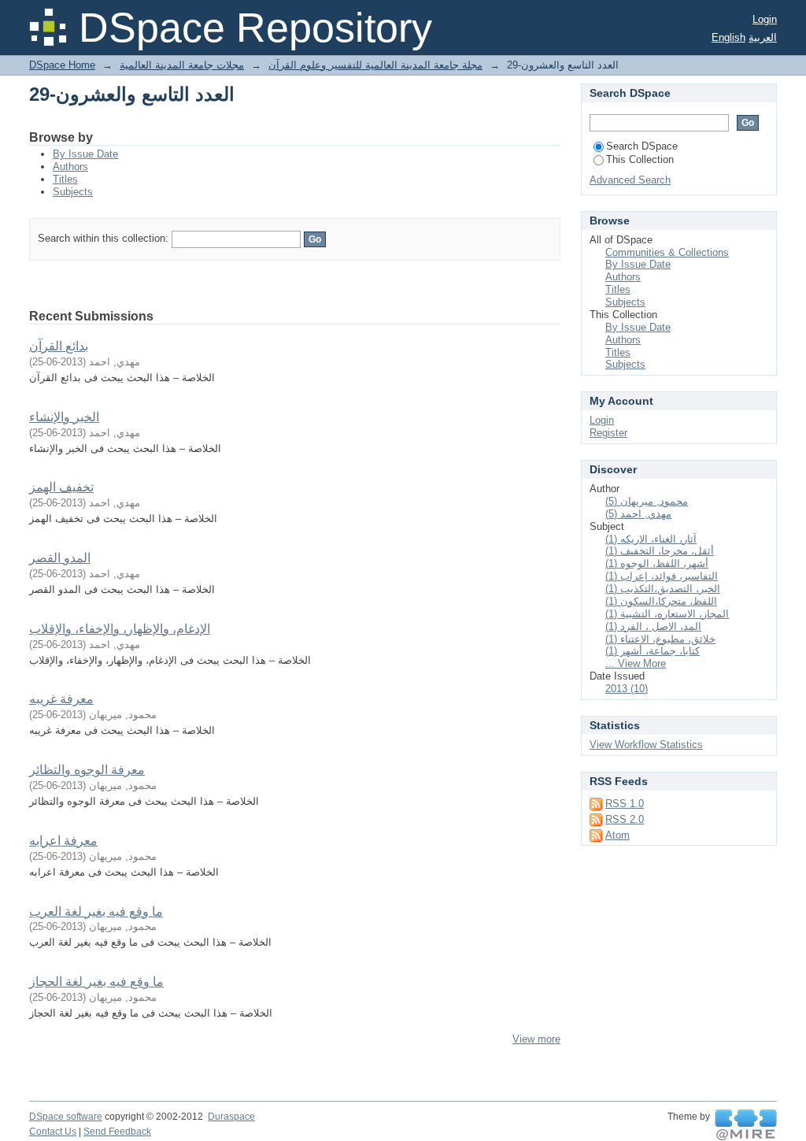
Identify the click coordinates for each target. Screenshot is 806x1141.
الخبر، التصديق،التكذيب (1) (662, 589)
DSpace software (65, 1116)
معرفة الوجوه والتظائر (87, 769)
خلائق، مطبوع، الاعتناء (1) (660, 639)
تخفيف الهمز (61, 487)
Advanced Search (630, 180)
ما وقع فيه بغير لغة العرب (96, 911)
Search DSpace (642, 146)
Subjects (73, 192)
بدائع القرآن (58, 346)
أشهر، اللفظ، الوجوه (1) (656, 563)
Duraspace (231, 1116)
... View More (635, 663)
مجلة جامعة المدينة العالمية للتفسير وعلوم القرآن (375, 65)
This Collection (640, 159)
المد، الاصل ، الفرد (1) (653, 626)
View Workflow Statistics (646, 744)
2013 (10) (626, 689)
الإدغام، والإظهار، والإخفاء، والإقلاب (119, 628)
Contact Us (52, 1131)
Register (608, 433)
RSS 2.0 (624, 819)
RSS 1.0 (624, 803)
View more (536, 1039)
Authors (70, 166)
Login (764, 19)
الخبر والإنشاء (64, 417)
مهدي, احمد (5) (638, 514)
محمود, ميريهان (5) (646, 501)
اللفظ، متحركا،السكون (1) (661, 601)
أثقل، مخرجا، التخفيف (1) (659, 551)
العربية (763, 37)
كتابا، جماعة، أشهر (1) (652, 651)
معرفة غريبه (61, 699)
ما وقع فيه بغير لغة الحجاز (96, 981)
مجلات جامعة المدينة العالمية (182, 65)
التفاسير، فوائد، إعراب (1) (661, 576)
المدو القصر (60, 558)
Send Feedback (117, 1131)
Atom (617, 835)
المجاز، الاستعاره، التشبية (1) (667, 614)
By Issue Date (85, 154)
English (728, 37)
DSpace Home (62, 65)
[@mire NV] (746, 1125)
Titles (65, 179)
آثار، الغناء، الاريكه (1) (651, 539)
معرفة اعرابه (63, 840)
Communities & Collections (667, 252)
